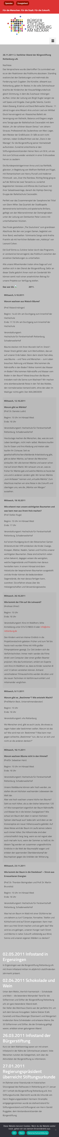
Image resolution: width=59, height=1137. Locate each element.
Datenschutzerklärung (37, 1133)
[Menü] (52, 41)
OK (14, 1133)
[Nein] (55, 1129)
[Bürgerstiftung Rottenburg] (29, 25)
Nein (22, 1133)
